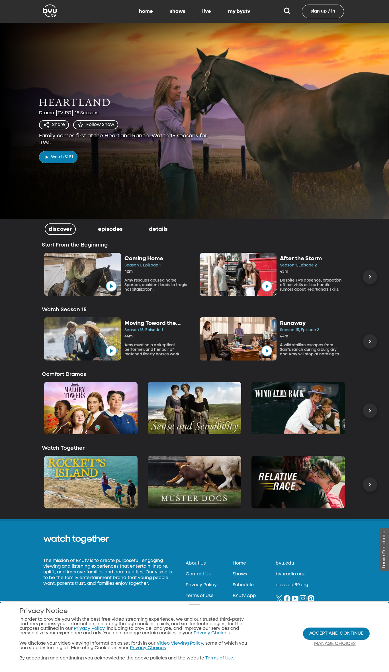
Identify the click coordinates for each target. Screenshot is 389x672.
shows (177, 11)
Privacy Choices (148, 648)
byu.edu (285, 563)
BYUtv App (244, 596)
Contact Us (198, 574)
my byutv (239, 11)
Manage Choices (335, 644)
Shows (240, 574)
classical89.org (292, 585)
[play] (111, 286)
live (206, 11)
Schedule (243, 585)
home (146, 11)
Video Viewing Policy (180, 643)
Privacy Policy (201, 585)
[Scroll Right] (370, 277)
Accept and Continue (336, 633)
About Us (196, 563)
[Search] (286, 11)
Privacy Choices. (212, 633)
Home (239, 563)
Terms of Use (200, 596)
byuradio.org (290, 574)
